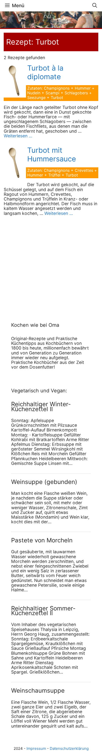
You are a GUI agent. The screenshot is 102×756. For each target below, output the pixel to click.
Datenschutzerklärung (69, 748)
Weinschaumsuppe (38, 690)
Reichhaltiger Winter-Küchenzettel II (41, 406)
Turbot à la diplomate (45, 72)
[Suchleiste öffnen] (94, 5)
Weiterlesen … (18, 135)
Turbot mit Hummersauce (51, 154)
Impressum (36, 748)
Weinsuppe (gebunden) (44, 481)
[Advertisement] (42, 264)
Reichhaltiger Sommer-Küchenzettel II (43, 611)
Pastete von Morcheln (42, 540)
